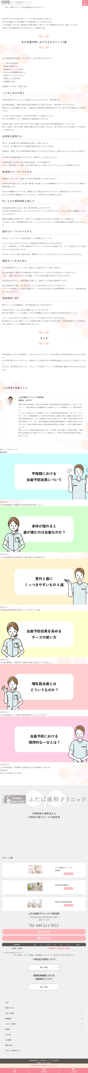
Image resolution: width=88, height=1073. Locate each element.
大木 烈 (28, 400)
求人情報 (8, 1040)
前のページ (4, 449)
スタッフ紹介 (9, 1013)
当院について (9, 1008)
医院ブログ (9, 1045)
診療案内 (8, 1018)
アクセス (8, 1034)
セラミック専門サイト (12, 1051)
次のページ (13, 449)
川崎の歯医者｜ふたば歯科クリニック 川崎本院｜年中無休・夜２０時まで (44, 1062)
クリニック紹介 (10, 1024)
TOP (6, 1002)
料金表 (7, 1029)
